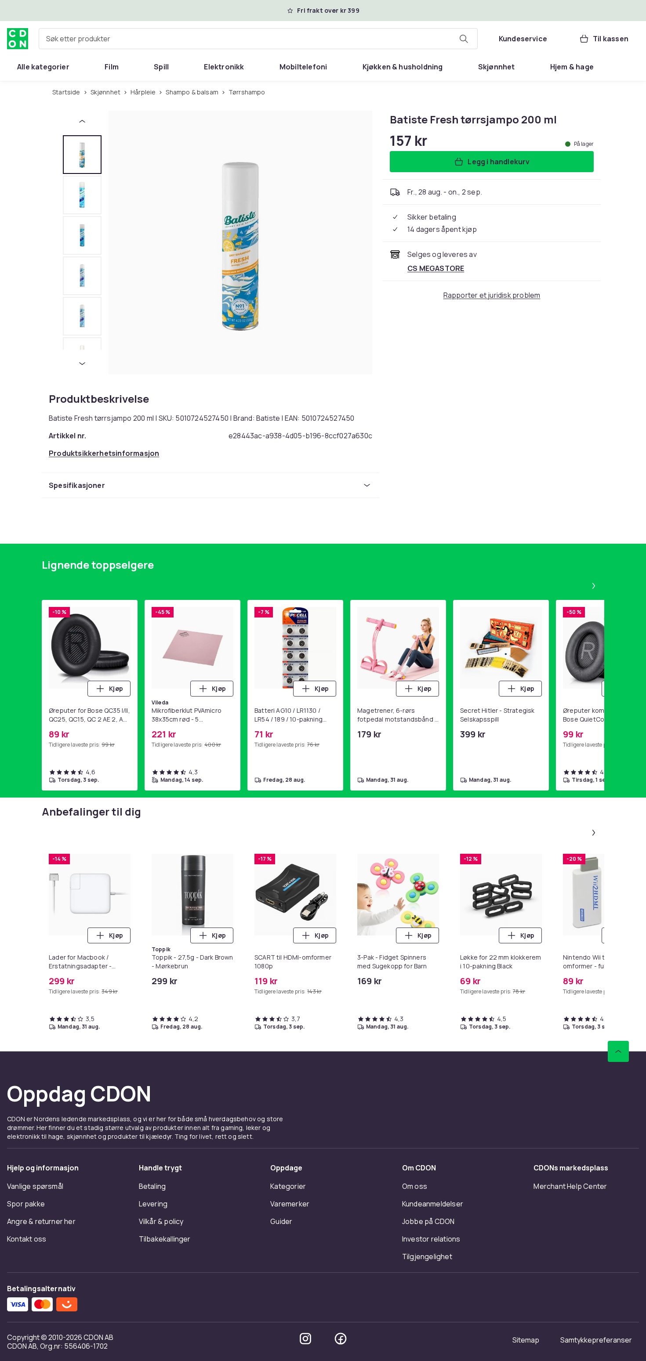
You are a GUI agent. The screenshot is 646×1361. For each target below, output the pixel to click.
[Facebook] (341, 1339)
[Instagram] (305, 1339)
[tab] (82, 154)
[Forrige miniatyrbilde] (82, 121)
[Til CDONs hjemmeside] (17, 38)
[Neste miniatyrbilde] (82, 363)
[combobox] (258, 38)
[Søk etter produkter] (463, 38)
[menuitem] (43, 66)
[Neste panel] (593, 585)
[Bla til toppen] (618, 1051)
